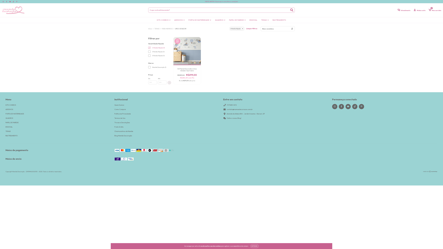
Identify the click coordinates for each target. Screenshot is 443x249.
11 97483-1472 (232, 105)
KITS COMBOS (163, 20)
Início (150, 29)
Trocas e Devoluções (122, 123)
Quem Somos (119, 105)
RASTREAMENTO (279, 20)
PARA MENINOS (167, 29)
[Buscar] (292, 10)
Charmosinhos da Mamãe (123, 131)
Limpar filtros (251, 29)
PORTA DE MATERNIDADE (199, 20)
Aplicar (169, 82)
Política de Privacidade (122, 114)
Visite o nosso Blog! (234, 118)
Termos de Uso (119, 118)
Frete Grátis (118, 127)
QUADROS (219, 20)
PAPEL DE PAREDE (236, 20)
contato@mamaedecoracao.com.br (240, 109)
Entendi (254, 246)
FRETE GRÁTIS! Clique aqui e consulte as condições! (221, 1)
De (149, 78)
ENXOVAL (253, 20)
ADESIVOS (178, 20)
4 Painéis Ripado (235, 28)
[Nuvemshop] (430, 172)
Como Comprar (120, 109)
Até (159, 78)
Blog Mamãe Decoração (123, 136)
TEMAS (264, 20)
